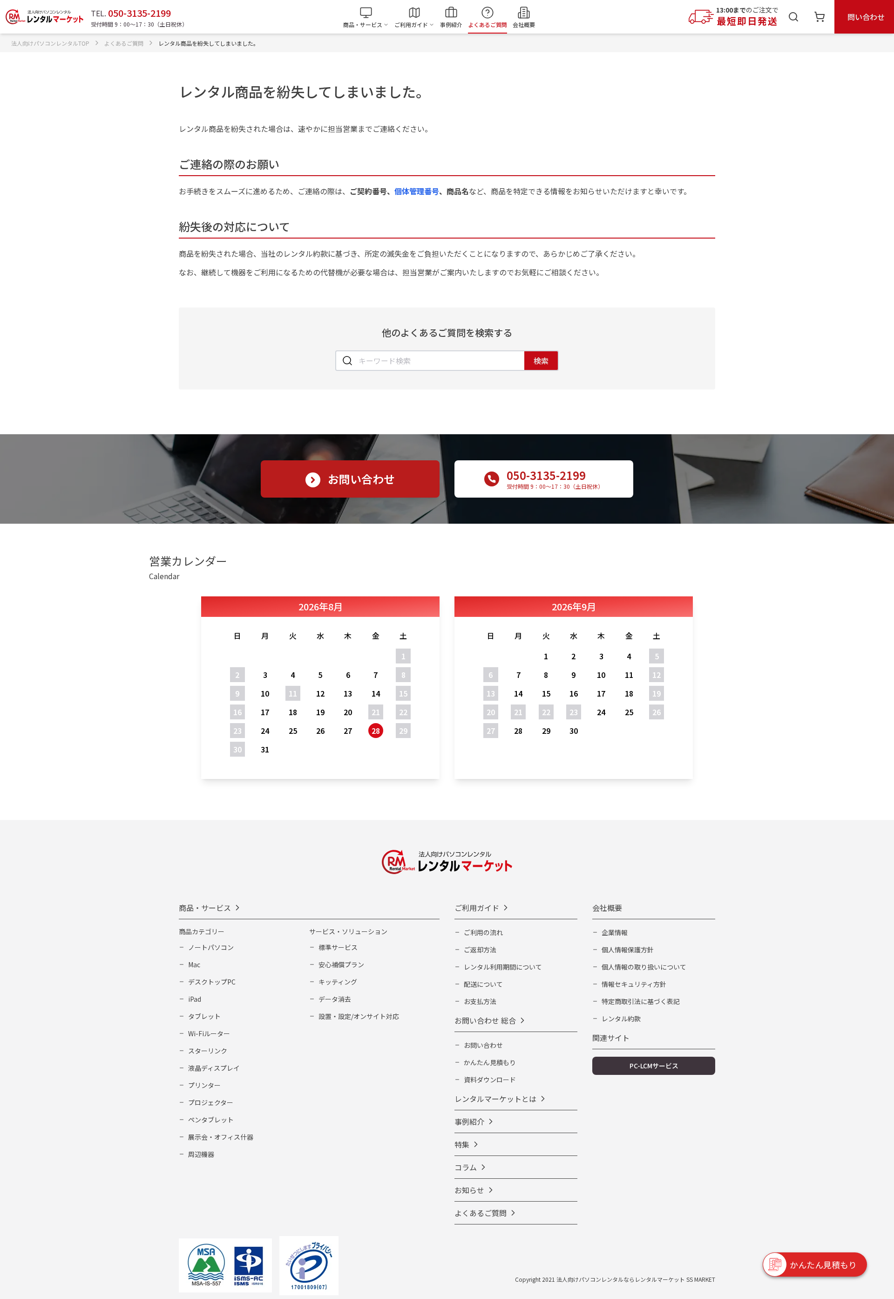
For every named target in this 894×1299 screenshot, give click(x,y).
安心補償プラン (341, 964)
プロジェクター (210, 1102)
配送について (483, 984)
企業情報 (615, 932)
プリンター (204, 1085)
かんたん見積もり (490, 1062)
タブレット (204, 1016)
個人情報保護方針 (628, 949)
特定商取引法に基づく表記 (641, 1001)
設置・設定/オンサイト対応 (358, 1016)
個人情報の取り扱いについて (644, 966)
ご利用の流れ (483, 932)
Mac (194, 964)
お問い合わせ (483, 1045)
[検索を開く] (793, 17)
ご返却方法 (480, 949)
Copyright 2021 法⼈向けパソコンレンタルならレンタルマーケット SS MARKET (615, 1279)
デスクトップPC (212, 981)
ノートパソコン (211, 947)
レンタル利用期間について (503, 966)
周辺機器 (201, 1154)
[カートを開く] (819, 17)
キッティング (337, 981)
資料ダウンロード (490, 1079)
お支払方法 (480, 1001)
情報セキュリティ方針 (634, 984)
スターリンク (207, 1050)
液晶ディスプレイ (214, 1068)
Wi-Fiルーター (209, 1033)
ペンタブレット (211, 1119)
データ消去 (334, 999)
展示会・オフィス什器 (220, 1137)
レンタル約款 (621, 1018)
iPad (194, 999)
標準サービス (338, 947)
